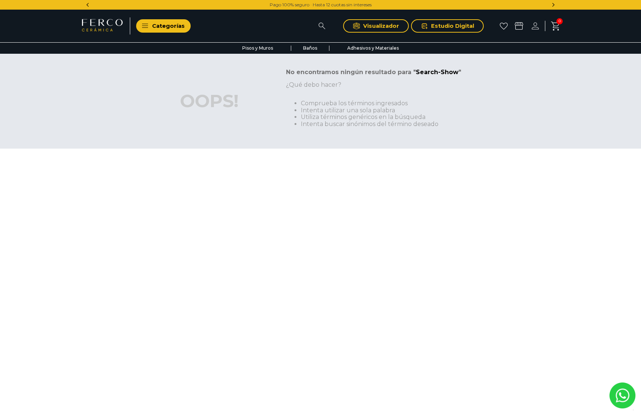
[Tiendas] (520, 26)
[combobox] (267, 26)
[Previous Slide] (88, 5)
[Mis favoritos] (505, 26)
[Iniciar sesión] (538, 26)
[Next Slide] (553, 5)
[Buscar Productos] (321, 26)
